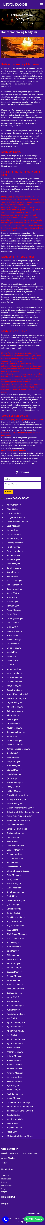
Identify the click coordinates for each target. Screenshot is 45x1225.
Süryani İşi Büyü (14, 555)
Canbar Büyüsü (13, 913)
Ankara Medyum (14, 1060)
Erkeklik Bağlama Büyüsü (18, 871)
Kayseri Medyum (14, 728)
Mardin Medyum (14, 669)
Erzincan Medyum (15, 858)
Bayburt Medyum (14, 972)
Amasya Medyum (14, 1069)
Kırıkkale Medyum (15, 711)
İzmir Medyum (13, 757)
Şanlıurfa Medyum (15, 580)
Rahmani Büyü (13, 606)
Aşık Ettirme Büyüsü (16, 1022)
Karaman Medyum (15, 740)
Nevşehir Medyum (15, 639)
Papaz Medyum (14, 610)
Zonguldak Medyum (16, 517)
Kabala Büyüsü (13, 753)
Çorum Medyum (14, 904)
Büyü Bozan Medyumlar (17, 934)
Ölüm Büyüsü (12, 627)
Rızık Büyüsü (12, 597)
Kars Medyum (13, 736)
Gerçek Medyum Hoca (17, 829)
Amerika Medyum (14, 1064)
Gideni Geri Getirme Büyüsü (19, 820)
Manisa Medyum (14, 673)
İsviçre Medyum (14, 761)
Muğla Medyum (14, 648)
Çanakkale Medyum (16, 917)
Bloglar (4, 1188)
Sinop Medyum (13, 572)
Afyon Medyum (14, 1090)
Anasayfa (15, 23)
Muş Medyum (13, 644)
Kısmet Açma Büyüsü (16, 698)
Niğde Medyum (14, 635)
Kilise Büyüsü (12, 719)
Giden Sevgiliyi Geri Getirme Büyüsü (23, 812)
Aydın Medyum (13, 1010)
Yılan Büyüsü (12, 509)
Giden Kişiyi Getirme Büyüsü (19, 816)
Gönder (8, 492)
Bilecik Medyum (14, 963)
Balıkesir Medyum (15, 984)
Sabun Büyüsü (13, 593)
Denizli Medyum (14, 896)
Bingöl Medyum (14, 959)
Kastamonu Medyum (16, 732)
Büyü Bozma (12, 930)
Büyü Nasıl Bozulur (15, 921)
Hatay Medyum (14, 787)
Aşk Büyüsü (12, 1018)
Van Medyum (12, 530)
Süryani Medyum (14, 538)
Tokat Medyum (13, 547)
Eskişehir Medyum (15, 850)
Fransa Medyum (14, 837)
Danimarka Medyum (16, 900)
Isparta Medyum (14, 774)
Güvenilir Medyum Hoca (17, 795)
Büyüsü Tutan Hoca (15, 925)
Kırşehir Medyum (14, 702)
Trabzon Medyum (15, 551)
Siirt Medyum (12, 576)
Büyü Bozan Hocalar (16, 938)
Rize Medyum (13, 601)
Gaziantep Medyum (15, 833)
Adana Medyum (14, 1098)
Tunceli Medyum (14, 534)
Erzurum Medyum (14, 854)
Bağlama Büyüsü (14, 993)
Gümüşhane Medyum (16, 799)
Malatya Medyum (14, 677)
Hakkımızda (6, 1179)
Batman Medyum (14, 976)
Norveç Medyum (14, 631)
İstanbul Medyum (14, 770)
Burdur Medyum (14, 947)
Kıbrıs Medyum (13, 724)
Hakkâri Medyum (14, 791)
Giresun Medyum (14, 803)
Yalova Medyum (14, 505)
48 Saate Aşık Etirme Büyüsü (20, 1106)
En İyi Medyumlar (14, 875)
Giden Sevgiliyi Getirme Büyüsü (21, 808)
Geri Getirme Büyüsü (16, 825)
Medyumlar (12, 656)
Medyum (11, 665)
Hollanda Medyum (15, 782)
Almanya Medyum (15, 1073)
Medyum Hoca (13, 660)
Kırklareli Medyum (15, 707)
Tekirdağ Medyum (15, 543)
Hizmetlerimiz (6, 1185)
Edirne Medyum (14, 883)
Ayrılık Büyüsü (13, 997)
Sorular (4, 1182)
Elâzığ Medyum (14, 879)
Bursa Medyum (13, 942)
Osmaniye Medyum (15, 618)
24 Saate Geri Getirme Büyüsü (20, 1136)
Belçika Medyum (14, 968)
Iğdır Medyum (13, 778)
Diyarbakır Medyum (15, 892)
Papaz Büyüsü (13, 614)
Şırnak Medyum (14, 568)
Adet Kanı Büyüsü (15, 1094)
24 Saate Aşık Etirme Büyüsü (20, 1111)
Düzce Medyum (14, 888)
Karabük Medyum (15, 745)
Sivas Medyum (13, 564)
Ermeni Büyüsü (13, 862)
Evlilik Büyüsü (13, 841)
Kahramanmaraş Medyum (18, 749)
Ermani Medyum (14, 867)
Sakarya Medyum (14, 589)
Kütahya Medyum (14, 681)
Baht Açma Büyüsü (15, 989)
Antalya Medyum (14, 1056)
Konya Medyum (14, 686)
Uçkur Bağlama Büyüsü (17, 522)
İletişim (4, 1192)
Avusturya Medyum (15, 1005)
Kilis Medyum (13, 715)
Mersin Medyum (14, 652)
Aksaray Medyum (14, 1077)
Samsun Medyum (14, 585)
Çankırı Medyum (14, 909)
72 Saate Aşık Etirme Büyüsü (20, 1102)
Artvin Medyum (13, 1048)
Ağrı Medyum (13, 1085)
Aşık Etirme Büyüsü (15, 1026)
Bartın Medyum (13, 980)
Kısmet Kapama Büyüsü (17, 694)
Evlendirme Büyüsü (15, 846)
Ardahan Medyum (15, 1052)
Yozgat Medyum (14, 513)
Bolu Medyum (13, 951)
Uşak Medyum (13, 526)
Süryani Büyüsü (13, 559)
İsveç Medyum (13, 766)
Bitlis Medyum (13, 955)
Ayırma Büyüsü (13, 1001)
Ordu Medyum (13, 623)
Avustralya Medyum (16, 1014)
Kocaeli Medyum (14, 690)
